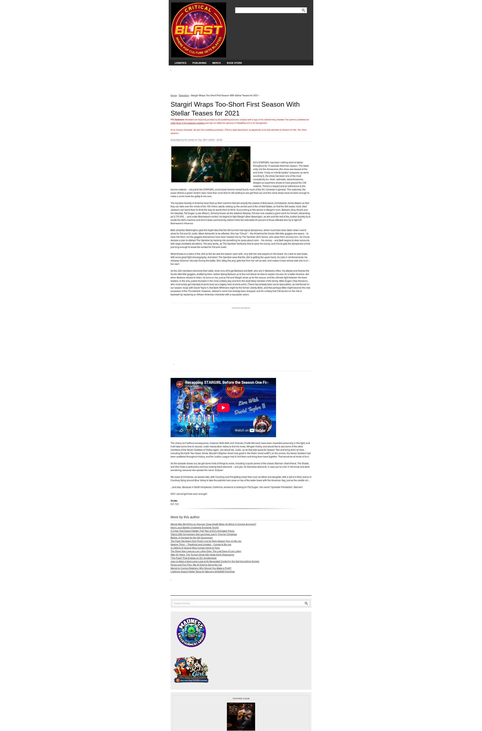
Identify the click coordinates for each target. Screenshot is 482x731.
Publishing (199, 63)
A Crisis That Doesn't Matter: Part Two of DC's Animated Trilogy (202, 530)
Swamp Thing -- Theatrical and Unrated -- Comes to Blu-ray (201, 544)
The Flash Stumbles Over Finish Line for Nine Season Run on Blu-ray (206, 541)
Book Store (234, 63)
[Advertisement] (239, 79)
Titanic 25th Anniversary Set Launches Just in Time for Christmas (204, 534)
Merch (216, 63)
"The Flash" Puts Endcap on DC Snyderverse (194, 557)
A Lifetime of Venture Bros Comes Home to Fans (195, 547)
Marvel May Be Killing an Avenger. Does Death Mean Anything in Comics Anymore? (213, 524)
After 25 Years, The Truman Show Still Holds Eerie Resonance (202, 554)
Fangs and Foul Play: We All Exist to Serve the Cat (196, 564)
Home (174, 95)
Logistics (180, 63)
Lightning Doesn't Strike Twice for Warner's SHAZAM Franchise (203, 571)
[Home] (198, 29)
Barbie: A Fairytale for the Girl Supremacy (192, 537)
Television (184, 95)
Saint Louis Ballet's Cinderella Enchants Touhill (195, 527)
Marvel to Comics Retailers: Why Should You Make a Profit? (201, 568)
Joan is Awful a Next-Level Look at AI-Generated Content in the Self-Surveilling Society (215, 561)
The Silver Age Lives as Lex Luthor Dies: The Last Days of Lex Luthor (206, 551)
